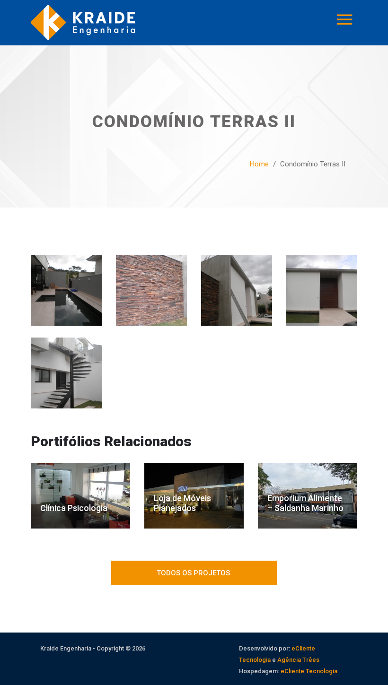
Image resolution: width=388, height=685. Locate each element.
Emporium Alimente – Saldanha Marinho (305, 503)
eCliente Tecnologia (309, 671)
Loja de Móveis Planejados (182, 503)
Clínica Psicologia (73, 508)
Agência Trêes (298, 659)
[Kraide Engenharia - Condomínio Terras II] (66, 295)
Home (259, 164)
